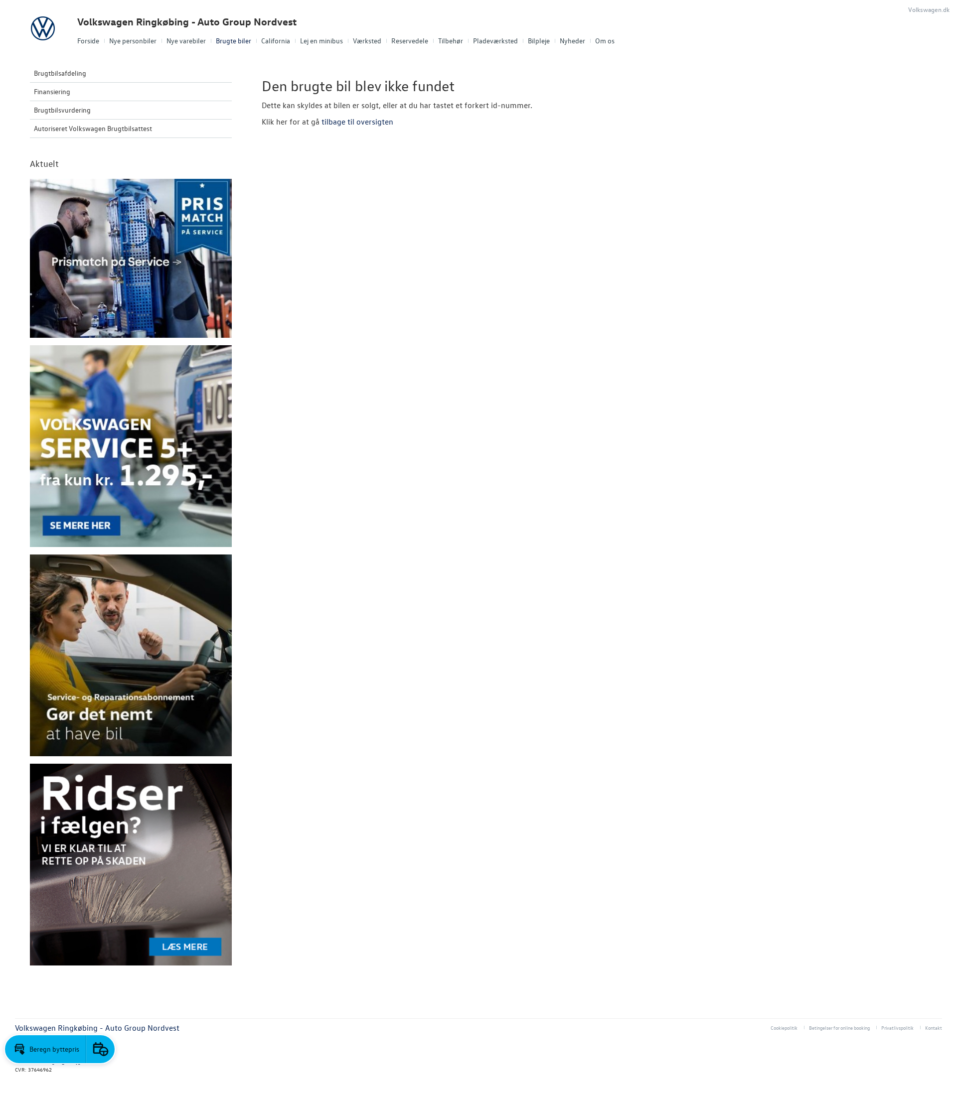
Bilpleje (539, 40)
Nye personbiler (133, 40)
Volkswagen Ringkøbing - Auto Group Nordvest (187, 21)
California (275, 40)
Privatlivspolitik (897, 1027)
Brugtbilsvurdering (62, 110)
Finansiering (52, 91)
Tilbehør (450, 40)
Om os (605, 40)
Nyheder (572, 40)
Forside (88, 40)
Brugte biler (233, 40)
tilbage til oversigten (357, 122)
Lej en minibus (321, 40)
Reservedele (409, 40)
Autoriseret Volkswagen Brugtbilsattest (93, 128)
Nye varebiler (186, 40)
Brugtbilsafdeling (60, 73)
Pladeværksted (495, 40)
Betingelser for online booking (839, 1027)
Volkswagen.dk (929, 9)
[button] (45, 1049)
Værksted (367, 40)
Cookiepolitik (784, 1027)
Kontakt (933, 1027)
